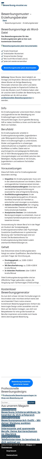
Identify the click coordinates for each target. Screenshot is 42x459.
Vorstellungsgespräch (10, 417)
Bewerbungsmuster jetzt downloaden (20, 68)
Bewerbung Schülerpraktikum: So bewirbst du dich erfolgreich (20, 413)
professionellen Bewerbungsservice (16, 98)
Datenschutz (11, 455)
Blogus (29, 445)
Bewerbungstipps (8, 409)
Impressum (11, 451)
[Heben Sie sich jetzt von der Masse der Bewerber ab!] (21, 396)
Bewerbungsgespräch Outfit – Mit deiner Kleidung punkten (20, 422)
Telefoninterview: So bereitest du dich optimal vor (20, 441)
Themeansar (6, 447)
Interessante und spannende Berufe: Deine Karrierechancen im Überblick (19, 431)
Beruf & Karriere (8, 426)
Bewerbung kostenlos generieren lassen (21, 382)
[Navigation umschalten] (2, 2)
